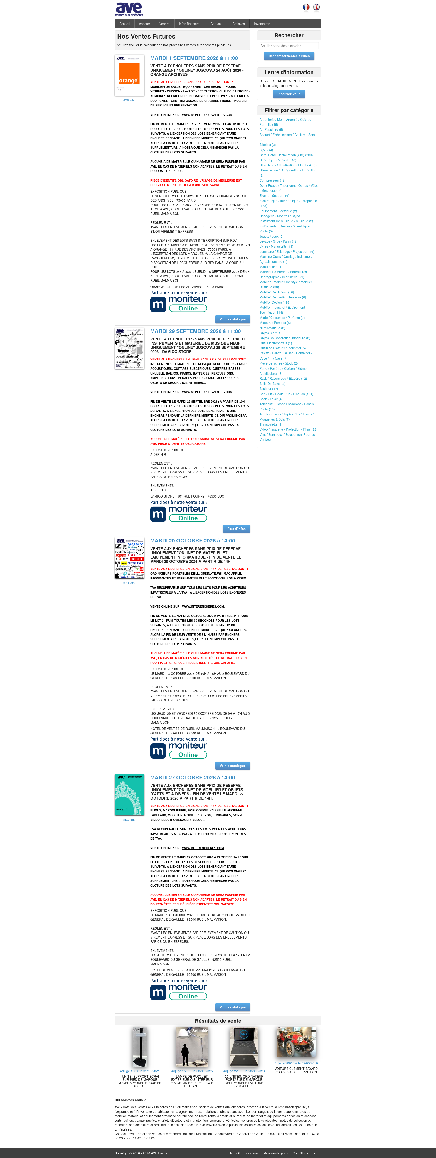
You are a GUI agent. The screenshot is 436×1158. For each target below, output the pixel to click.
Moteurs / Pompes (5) (275, 322)
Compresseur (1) (272, 180)
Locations (251, 1153)
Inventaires (262, 23)
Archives (239, 23)
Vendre (164, 23)
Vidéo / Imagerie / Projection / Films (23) (288, 429)
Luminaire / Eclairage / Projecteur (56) (287, 251)
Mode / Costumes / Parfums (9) (282, 317)
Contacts (217, 23)
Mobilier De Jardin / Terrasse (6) (283, 297)
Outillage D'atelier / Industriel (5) (283, 348)
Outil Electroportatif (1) (276, 343)
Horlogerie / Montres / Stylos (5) (282, 216)
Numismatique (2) (272, 327)
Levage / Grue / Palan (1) (278, 241)
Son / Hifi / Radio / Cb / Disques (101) (286, 394)
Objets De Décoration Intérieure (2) (285, 337)
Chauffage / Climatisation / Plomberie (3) (289, 165)
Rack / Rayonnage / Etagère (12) (283, 378)
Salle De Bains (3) (272, 383)
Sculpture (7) (269, 388)
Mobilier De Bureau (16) (277, 292)
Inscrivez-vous (289, 93)
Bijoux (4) (266, 150)
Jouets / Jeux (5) (272, 236)
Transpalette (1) (271, 424)
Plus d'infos (236, 528)
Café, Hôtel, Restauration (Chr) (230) (286, 155)
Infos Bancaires (190, 23)
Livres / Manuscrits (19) (276, 246)
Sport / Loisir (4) (271, 399)
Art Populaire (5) (271, 129)
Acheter (144, 23)
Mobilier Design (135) (275, 302)
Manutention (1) (271, 266)
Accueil (124, 23)
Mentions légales (275, 1153)
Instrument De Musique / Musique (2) (286, 221)
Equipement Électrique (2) (278, 211)
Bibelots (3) (268, 144)
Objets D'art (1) (271, 332)
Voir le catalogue (233, 319)
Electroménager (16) (274, 195)
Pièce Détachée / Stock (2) (279, 363)
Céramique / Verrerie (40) (278, 160)
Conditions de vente (307, 1153)
